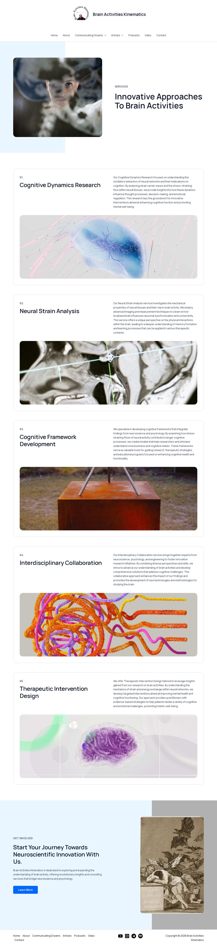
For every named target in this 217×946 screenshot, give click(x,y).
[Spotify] (140, 936)
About (66, 35)
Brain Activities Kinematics (119, 14)
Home (54, 35)
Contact (161, 35)
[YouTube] (120, 936)
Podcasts (134, 35)
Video (148, 35)
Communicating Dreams (89, 35)
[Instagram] (127, 936)
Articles (115, 35)
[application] (104, 35)
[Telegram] (133, 936)
